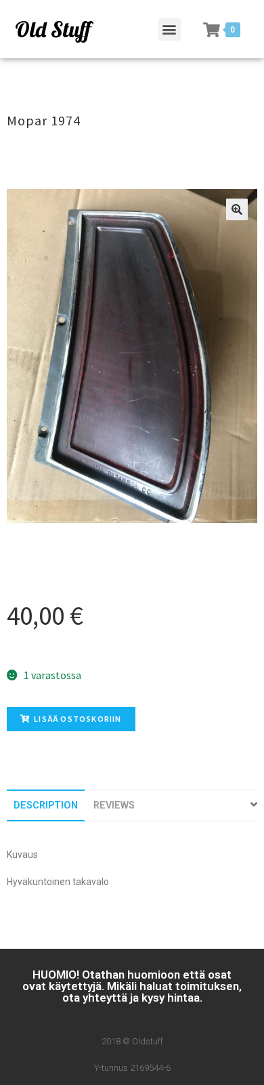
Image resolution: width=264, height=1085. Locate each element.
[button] (169, 29)
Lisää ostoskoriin (77, 719)
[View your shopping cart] (211, 30)
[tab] (46, 805)
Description (46, 805)
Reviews (114, 805)
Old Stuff (53, 29)
